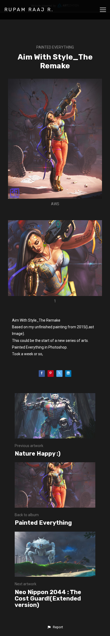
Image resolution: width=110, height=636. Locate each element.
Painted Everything (55, 47)
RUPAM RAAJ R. (29, 10)
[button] (55, 627)
